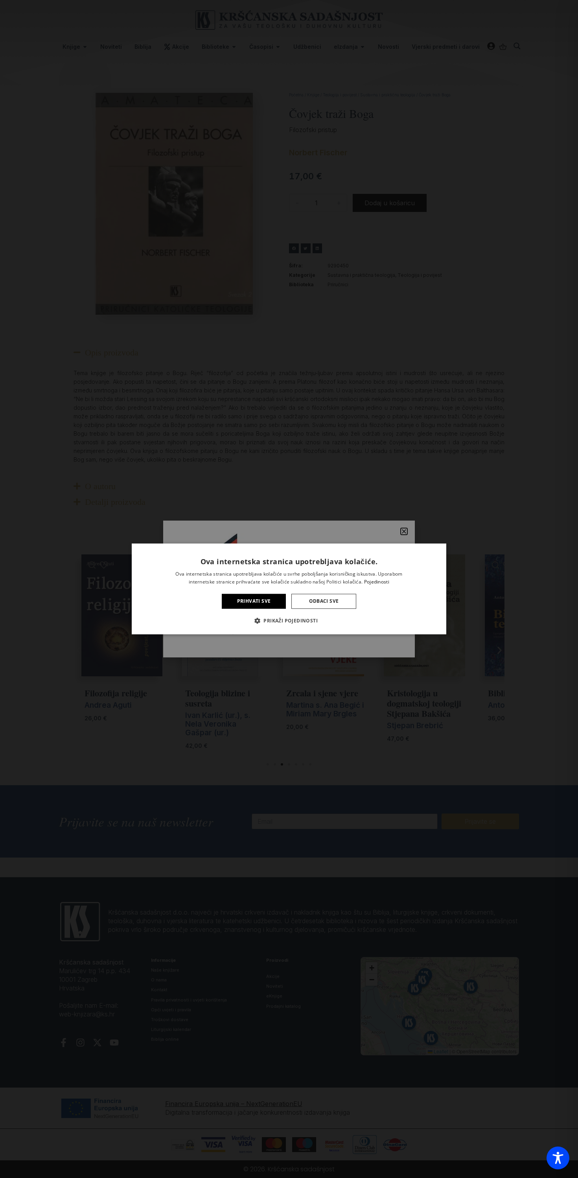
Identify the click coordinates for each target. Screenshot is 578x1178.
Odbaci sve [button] (324, 601)
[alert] (289, 589)
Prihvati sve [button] (254, 601)
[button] (289, 621)
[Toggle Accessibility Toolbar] (558, 1158)
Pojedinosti (376, 582)
